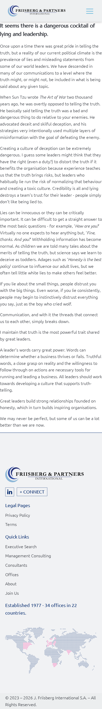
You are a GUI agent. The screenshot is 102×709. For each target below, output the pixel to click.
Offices (12, 574)
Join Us (12, 593)
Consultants (16, 565)
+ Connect (32, 491)
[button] (89, 11)
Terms (11, 524)
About (10, 583)
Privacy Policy (17, 515)
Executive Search (21, 546)
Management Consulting (28, 555)
